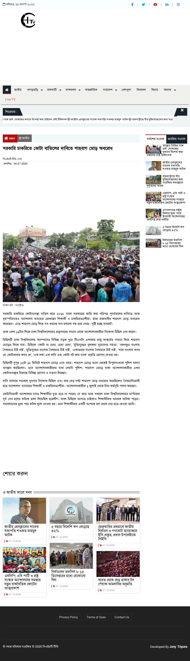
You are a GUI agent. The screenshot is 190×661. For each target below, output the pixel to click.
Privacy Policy (68, 617)
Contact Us (121, 617)
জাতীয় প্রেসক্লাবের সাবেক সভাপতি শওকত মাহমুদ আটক (90, 119)
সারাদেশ (108, 90)
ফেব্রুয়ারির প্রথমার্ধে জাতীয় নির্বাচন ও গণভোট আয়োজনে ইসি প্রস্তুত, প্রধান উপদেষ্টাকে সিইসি (117, 533)
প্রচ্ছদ (12, 139)
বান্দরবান (71, 90)
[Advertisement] (95, 55)
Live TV (10, 99)
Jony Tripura (178, 647)
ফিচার (154, 90)
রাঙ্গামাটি (52, 90)
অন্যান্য (168, 90)
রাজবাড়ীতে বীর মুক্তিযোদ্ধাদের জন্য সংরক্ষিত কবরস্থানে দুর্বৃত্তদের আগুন (165, 181)
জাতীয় (17, 90)
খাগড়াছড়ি (33, 90)
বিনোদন (141, 90)
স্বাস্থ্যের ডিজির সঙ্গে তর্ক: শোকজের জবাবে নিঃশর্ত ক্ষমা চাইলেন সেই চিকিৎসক (165, 150)
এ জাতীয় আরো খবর (17, 492)
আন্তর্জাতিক (91, 90)
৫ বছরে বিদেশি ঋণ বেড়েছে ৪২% (70, 528)
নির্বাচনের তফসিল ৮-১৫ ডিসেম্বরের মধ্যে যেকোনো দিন (68, 576)
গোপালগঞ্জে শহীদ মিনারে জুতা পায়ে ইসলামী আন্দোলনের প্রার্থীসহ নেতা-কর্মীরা (166, 215)
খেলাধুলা (126, 90)
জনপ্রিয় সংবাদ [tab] (176, 139)
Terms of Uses (96, 617)
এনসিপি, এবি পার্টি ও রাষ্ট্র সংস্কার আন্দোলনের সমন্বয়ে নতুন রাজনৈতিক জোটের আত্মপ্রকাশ (22, 582)
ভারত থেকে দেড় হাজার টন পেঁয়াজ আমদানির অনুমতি (116, 582)
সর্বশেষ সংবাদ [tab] (155, 139)
